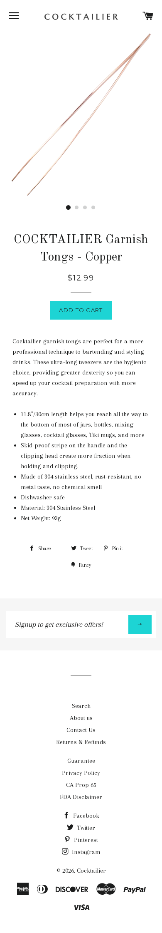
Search (81, 706)
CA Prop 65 (81, 785)
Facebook (85, 815)
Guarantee (81, 760)
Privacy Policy (81, 773)
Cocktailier (91, 870)
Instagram (85, 852)
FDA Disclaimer (81, 797)
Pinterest (85, 840)
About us (81, 718)
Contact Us (81, 730)
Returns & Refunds (81, 742)
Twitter (85, 827)
